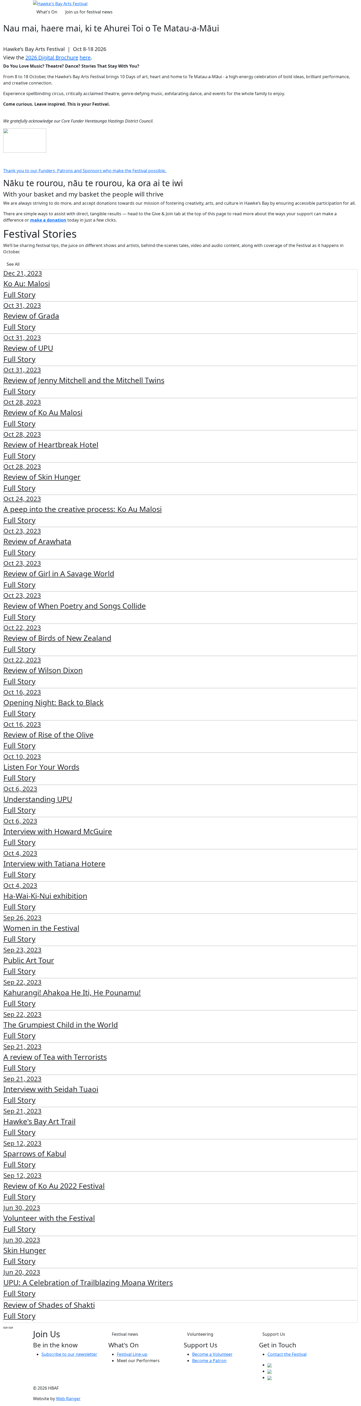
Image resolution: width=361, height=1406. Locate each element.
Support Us (273, 1334)
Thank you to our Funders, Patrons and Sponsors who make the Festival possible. (85, 171)
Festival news (125, 1334)
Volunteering (200, 1334)
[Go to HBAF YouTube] (269, 1377)
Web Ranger (68, 1399)
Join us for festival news (89, 12)
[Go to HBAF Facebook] (269, 1365)
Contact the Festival (287, 1354)
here (85, 57)
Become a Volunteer (212, 1354)
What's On (46, 12)
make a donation (48, 220)
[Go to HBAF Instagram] (269, 1371)
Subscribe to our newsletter (69, 1354)
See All (13, 264)
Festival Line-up (132, 1354)
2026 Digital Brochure (51, 57)
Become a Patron (209, 1360)
